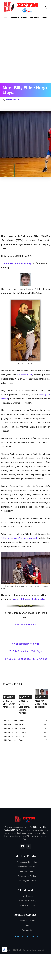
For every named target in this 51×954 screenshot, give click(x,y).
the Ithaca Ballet (24, 375)
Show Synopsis (27, 896)
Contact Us (27, 930)
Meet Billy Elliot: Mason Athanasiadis (9, 703)
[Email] (29, 105)
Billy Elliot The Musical (24, 697)
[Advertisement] (25, 51)
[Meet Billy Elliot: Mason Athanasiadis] (9, 694)
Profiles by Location (26, 866)
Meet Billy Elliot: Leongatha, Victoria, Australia (24, 706)
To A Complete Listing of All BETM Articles (25, 658)
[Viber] (35, 105)
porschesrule (12, 100)
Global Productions (27, 905)
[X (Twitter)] (28, 846)
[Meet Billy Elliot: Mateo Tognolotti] (41, 694)
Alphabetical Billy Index (27, 862)
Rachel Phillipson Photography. (28, 599)
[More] (41, 105)
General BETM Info (27, 920)
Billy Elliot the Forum (25, 624)
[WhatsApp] (23, 105)
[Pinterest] (17, 105)
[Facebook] (5, 105)
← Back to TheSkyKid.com (27, 936)
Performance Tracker (27, 876)
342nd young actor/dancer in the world (19, 538)
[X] (11, 105)
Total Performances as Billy (16, 263)
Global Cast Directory (27, 900)
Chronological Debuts (27, 881)
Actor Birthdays (27, 871)
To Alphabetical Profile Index (25, 643)
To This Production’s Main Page (25, 651)
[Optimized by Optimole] (4, 949)
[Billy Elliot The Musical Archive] (25, 819)
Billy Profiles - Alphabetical (8, 697)
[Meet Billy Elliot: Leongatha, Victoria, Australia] (25, 694)
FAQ (27, 925)
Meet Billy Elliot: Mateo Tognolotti (41, 703)
